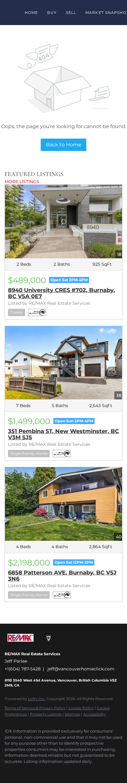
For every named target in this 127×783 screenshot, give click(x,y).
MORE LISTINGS (22, 181)
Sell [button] (71, 12)
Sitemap (72, 714)
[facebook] (8, 771)
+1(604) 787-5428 (23, 669)
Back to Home (63, 145)
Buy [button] (51, 12)
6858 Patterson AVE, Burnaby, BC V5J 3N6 (62, 575)
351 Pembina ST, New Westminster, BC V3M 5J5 (63, 434)
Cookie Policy (81, 708)
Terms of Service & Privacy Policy (35, 708)
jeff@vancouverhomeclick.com (80, 669)
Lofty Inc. (36, 698)
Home (31, 12)
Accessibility (94, 714)
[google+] (20, 771)
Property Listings (46, 714)
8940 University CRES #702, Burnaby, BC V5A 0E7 (61, 293)
